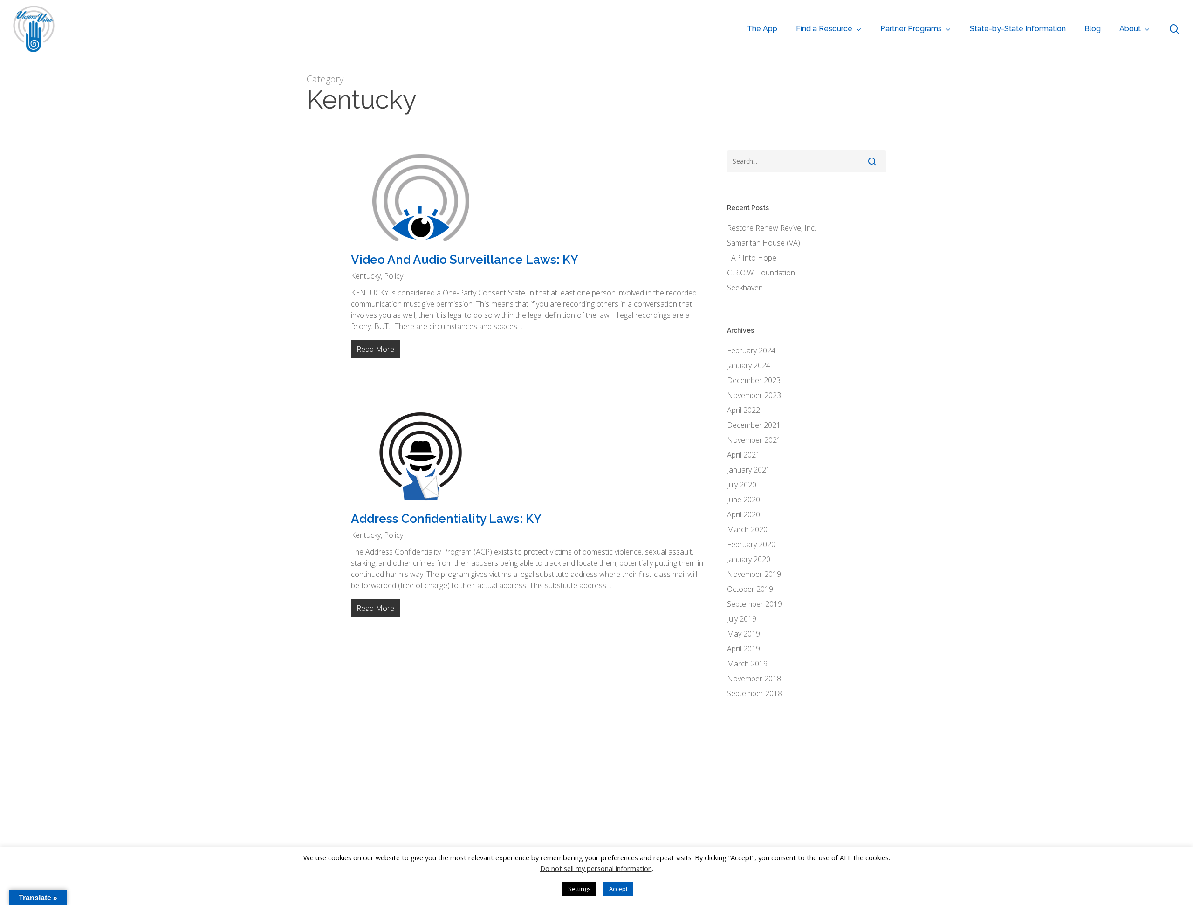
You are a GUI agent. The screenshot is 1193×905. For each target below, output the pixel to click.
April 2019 (743, 649)
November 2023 (754, 395)
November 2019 (754, 574)
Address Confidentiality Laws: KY (446, 519)
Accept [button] (618, 888)
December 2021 (754, 425)
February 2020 (751, 544)
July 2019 (741, 619)
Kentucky (366, 276)
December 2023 (754, 380)
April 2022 (743, 410)
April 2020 (743, 514)
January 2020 (748, 559)
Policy (393, 276)
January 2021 (748, 470)
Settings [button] (579, 888)
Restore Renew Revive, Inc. (771, 228)
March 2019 (747, 663)
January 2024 (748, 365)
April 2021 (743, 455)
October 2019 (750, 589)
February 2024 (751, 350)
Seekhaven (745, 287)
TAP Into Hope (751, 258)
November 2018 (754, 678)
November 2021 (754, 440)
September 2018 (754, 693)
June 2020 (743, 499)
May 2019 (743, 634)
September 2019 (754, 604)
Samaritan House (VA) (763, 243)
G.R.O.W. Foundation (761, 272)
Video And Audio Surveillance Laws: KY (464, 260)
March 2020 (747, 529)
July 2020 (741, 485)
